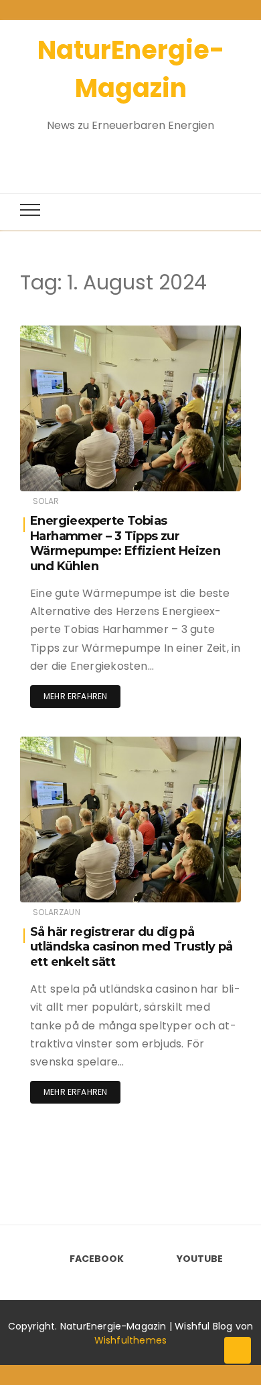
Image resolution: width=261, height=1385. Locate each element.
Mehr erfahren (75, 696)
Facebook (97, 1258)
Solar (46, 501)
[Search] (118, 155)
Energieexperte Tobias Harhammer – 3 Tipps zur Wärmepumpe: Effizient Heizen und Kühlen (125, 543)
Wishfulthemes (130, 1340)
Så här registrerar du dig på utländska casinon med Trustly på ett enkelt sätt (131, 946)
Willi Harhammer (94, 333)
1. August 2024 (194, 332)
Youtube (200, 1258)
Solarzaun (56, 912)
